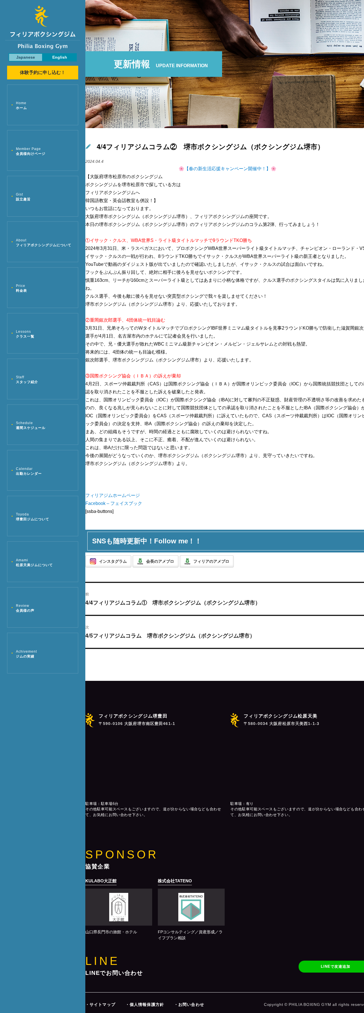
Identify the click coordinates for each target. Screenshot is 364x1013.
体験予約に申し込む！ (42, 72)
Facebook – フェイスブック (113, 503)
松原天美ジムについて (34, 562)
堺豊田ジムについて (32, 516)
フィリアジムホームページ (112, 495)
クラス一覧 (25, 334)
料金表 (21, 288)
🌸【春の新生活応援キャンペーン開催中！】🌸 (227, 168)
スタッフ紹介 (27, 379)
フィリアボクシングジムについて (43, 242)
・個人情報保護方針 (144, 1004)
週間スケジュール (31, 425)
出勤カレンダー (29, 471)
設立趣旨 (23, 196)
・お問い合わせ (189, 1004)
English (59, 57)
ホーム (21, 105)
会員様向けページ (31, 151)
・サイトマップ (100, 1004)
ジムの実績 (26, 654)
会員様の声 (25, 608)
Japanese (25, 57)
